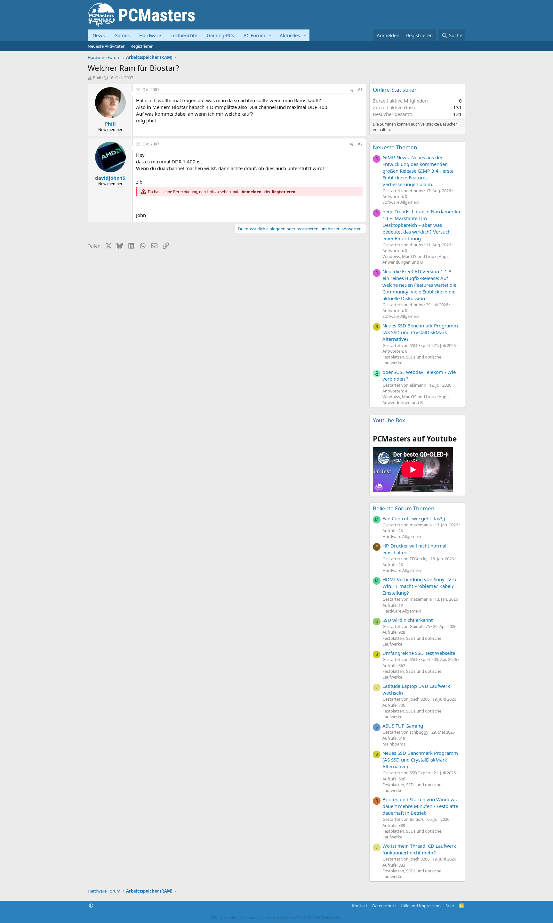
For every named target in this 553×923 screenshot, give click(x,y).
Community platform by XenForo (291, 917)
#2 (360, 144)
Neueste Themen (395, 147)
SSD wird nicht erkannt (407, 620)
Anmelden (251, 191)
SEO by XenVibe (224, 917)
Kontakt (359, 906)
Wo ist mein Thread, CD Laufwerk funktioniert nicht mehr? (419, 849)
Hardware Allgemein (401, 536)
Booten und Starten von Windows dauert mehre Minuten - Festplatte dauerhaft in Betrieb (420, 806)
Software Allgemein (400, 202)
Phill (97, 77)
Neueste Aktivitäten (106, 46)
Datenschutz (384, 906)
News (98, 35)
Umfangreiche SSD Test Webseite (418, 653)
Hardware (150, 35)
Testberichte (184, 35)
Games (122, 35)
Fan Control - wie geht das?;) (413, 518)
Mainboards (393, 744)
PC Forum (254, 35)
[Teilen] (351, 90)
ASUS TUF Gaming (402, 725)
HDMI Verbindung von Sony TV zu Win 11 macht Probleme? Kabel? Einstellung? (420, 586)
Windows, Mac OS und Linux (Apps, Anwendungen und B (415, 259)
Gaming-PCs (220, 35)
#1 (360, 89)
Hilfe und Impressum (421, 906)
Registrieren (142, 46)
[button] (270, 35)
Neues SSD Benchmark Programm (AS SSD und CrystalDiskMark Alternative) (420, 332)
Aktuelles (290, 35)
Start (450, 906)
